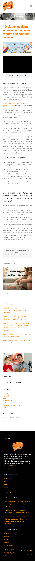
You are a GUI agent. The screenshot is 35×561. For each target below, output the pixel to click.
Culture (5, 394)
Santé (5, 403)
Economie (6, 396)
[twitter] (24, 550)
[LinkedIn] (16, 417)
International (7, 401)
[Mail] (21, 417)
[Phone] (24, 417)
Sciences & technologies (11, 405)
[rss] (31, 553)
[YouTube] (11, 417)
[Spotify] (19, 417)
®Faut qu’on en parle (8, 549)
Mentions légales (7, 552)
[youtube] (31, 550)
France (5, 398)
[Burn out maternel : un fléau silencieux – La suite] (17, 278)
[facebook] (21, 550)
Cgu (13, 552)
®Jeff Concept (12, 550)
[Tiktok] (13, 417)
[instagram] (27, 550)
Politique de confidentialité (9, 553)
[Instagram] (8, 417)
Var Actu (14, 466)
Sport (4, 407)
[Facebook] (3, 417)
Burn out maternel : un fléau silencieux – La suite (17, 292)
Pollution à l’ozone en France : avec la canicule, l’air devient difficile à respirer (17, 310)
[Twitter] (6, 417)
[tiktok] (27, 553)
